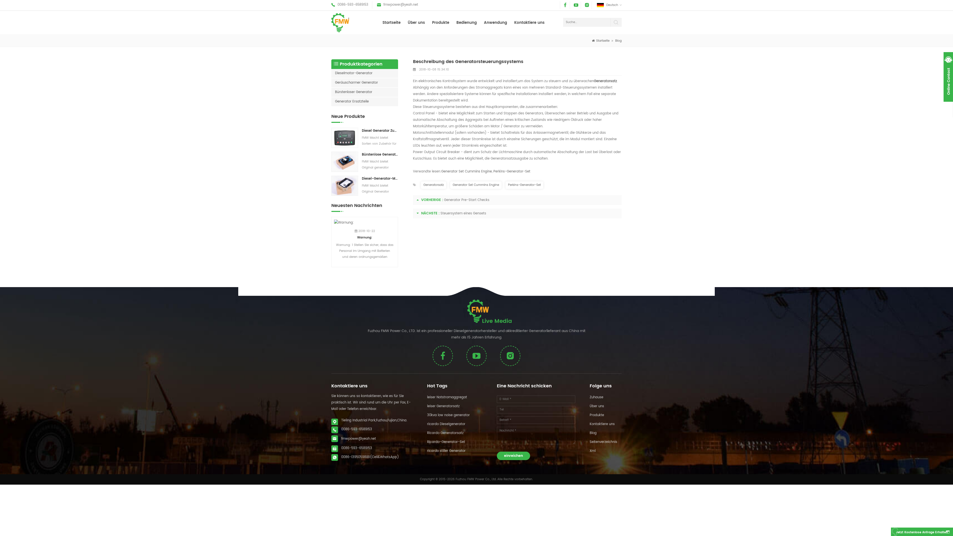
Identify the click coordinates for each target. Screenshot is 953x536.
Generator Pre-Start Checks (466, 200)
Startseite (391, 23)
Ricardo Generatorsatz (445, 433)
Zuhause (596, 397)
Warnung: (364, 237)
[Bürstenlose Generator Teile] (344, 162)
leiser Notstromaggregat (447, 397)
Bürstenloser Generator (353, 92)
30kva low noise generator (448, 415)
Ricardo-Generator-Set (446, 442)
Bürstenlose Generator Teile (380, 154)
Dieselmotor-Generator (354, 73)
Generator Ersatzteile (352, 101)
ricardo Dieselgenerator (446, 424)
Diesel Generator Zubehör (380, 131)
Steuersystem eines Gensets (463, 213)
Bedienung (466, 23)
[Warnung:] (364, 223)
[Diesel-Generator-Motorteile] (344, 185)
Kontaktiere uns (529, 23)
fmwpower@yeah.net (400, 4)
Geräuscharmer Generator (356, 82)
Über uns (416, 23)
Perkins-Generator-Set (511, 171)
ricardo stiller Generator (446, 451)
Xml (593, 451)
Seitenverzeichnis (603, 442)
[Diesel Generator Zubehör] (344, 138)
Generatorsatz (433, 185)
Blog (618, 40)
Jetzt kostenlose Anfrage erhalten (922, 532)
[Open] (948, 77)
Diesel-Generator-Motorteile (380, 178)
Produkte (440, 23)
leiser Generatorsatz (443, 406)
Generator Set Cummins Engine (466, 171)
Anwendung (495, 23)
